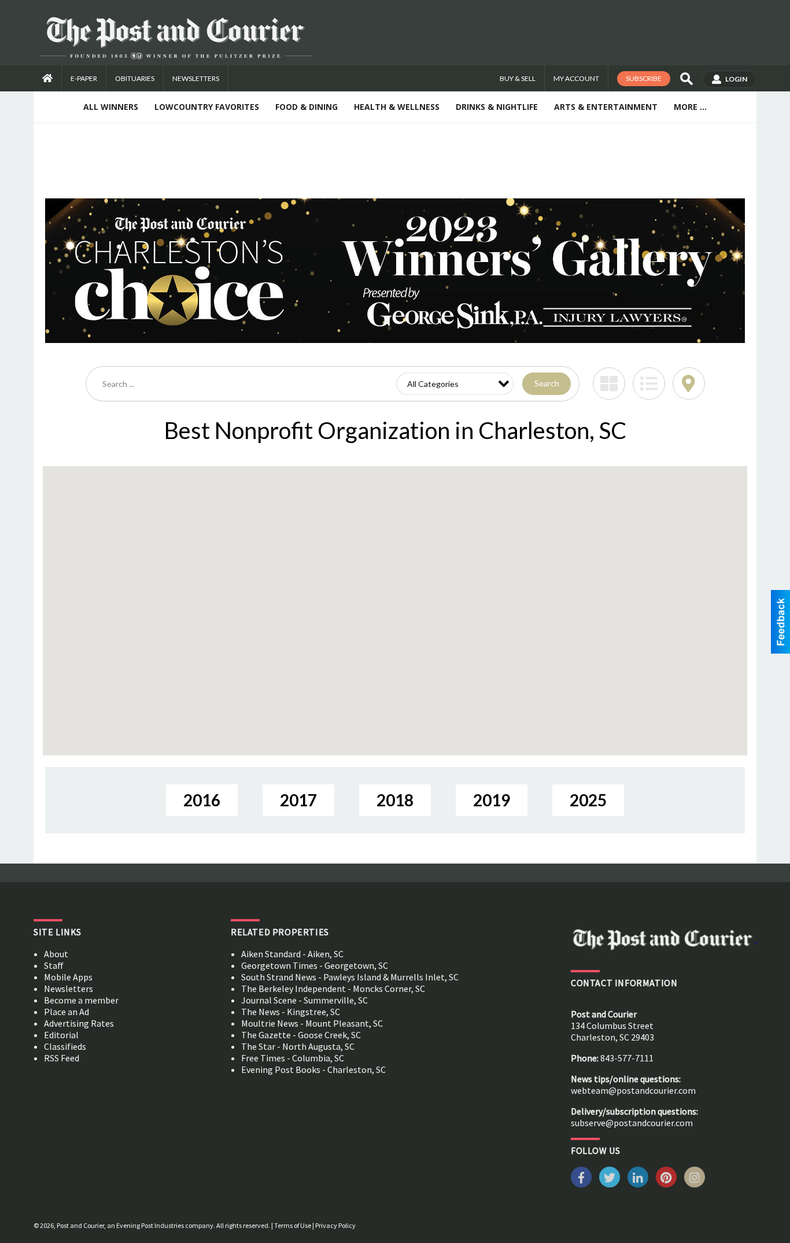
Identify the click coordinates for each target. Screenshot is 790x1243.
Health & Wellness (397, 106)
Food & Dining (306, 106)
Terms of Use (292, 1225)
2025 (588, 800)
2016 (201, 800)
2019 (491, 800)
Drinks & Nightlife (497, 106)
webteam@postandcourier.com (633, 1090)
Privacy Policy (335, 1225)
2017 (298, 800)
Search (546, 383)
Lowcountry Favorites (206, 106)
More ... (690, 106)
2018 (395, 800)
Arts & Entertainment (606, 106)
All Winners (110, 106)
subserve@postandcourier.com (632, 1122)
